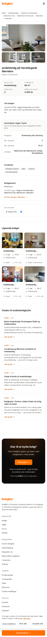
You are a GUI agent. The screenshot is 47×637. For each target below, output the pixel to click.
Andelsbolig (10, 85)
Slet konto (5, 587)
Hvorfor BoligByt (8, 544)
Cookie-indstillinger (9, 591)
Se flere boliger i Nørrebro (14, 197)
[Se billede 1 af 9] (23, 37)
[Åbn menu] (44, 3)
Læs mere (26, 618)
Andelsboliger (13, 13)
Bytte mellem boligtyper (11, 556)
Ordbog (5, 564)
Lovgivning (6, 560)
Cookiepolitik (7, 579)
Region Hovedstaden (29, 13)
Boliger (4, 521)
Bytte (4, 13)
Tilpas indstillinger (9, 624)
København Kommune (25, 16)
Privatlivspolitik (7, 575)
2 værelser (8, 18)
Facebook (6, 606)
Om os (4, 529)
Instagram (5, 610)
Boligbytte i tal (7, 552)
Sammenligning (7, 548)
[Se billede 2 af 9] (9, 57)
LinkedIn (5, 602)
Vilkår (4, 583)
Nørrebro (39, 16)
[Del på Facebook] (21, 212)
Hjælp (4, 525)
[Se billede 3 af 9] (23, 57)
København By (9, 16)
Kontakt (4, 533)
